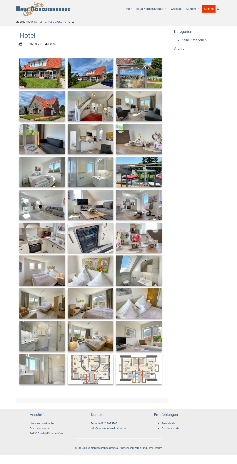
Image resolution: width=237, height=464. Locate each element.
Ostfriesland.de (170, 428)
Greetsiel (176, 9)
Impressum (155, 448)
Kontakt (191, 9)
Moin (129, 9)
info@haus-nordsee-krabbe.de (108, 428)
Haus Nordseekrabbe (149, 9)
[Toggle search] (218, 9)
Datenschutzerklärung (134, 448)
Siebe (52, 44)
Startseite (39, 21)
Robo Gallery (56, 21)
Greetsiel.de (168, 423)
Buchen (209, 9)
